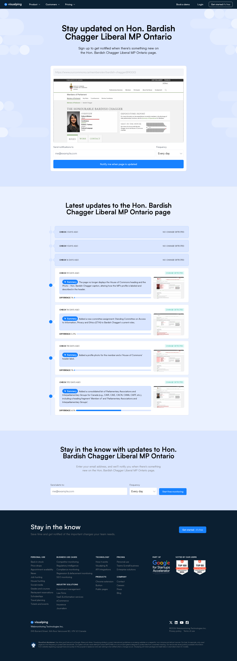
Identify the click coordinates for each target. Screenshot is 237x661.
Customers (51, 4)
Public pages (102, 589)
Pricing (68, 4)
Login (200, 4)
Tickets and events (40, 604)
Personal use (123, 561)
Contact (121, 581)
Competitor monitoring (68, 561)
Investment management (68, 589)
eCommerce (63, 600)
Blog (119, 593)
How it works (102, 561)
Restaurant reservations (42, 592)
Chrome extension (104, 581)
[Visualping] (13, 4)
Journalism (62, 608)
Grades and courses (40, 588)
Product (33, 4)
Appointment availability (42, 569)
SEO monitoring (64, 577)
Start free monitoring (172, 491)
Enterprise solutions (126, 569)
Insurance (61, 604)
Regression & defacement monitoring (74, 573)
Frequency (161, 147)
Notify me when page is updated (118, 164)
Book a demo (183, 4)
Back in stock (37, 561)
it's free (220, 4)
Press (119, 589)
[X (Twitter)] (171, 622)
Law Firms (61, 593)
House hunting (38, 581)
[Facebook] (187, 622)
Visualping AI (102, 565)
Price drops (36, 565)
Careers (120, 585)
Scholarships (37, 596)
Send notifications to (63, 147)
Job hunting (36, 577)
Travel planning (38, 600)
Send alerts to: (57, 485)
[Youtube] (182, 622)
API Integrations (103, 569)
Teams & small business (128, 565)
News (33, 573)
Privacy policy (175, 631)
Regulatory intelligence (67, 565)
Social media (37, 584)
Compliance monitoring (68, 569)
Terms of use (189, 631)
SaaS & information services (70, 596)
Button (99, 585)
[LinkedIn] (176, 622)
